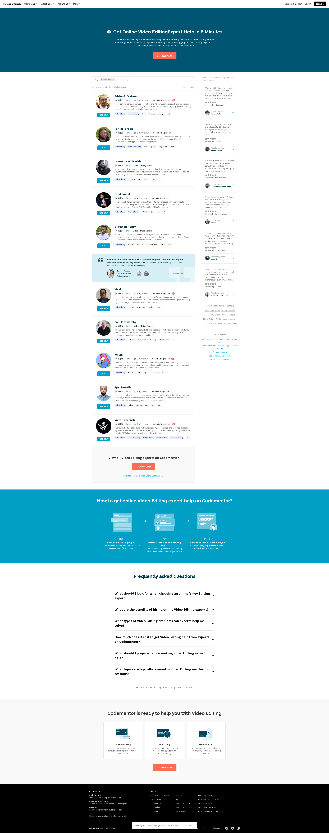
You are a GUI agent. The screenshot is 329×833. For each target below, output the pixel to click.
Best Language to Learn (208, 811)
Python (153, 146)
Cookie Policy (173, 825)
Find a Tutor (155, 811)
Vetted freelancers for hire (220, 356)
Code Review (179, 811)
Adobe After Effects (212, 315)
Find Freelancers (156, 807)
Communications (152, 244)
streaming (134, 438)
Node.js (140, 244)
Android (131, 244)
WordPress (142, 340)
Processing (134, 146)
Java (152, 212)
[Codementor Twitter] (232, 828)
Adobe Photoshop (212, 310)
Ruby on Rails (163, 146)
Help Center (217, 828)
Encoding (133, 114)
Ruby (145, 146)
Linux (144, 114)
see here (188, 687)
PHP (139, 179)
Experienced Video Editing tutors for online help (219, 340)
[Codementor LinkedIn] (238, 828)
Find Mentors (155, 803)
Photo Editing (208, 319)
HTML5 (148, 438)
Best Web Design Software (209, 799)
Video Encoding (230, 323)
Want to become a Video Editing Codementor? (143, 476)
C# (144, 307)
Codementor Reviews (207, 807)
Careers (205, 828)
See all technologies (187, 87)
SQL (154, 179)
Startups (161, 114)
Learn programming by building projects (105, 808)
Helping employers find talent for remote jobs (108, 815)
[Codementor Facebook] (226, 828)
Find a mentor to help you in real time (105, 796)
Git (158, 212)
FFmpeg (152, 114)
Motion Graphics (228, 310)
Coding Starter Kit (205, 803)
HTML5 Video (216, 323)
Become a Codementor (159, 795)
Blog (176, 799)
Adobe (218, 319)
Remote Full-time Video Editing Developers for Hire (220, 347)
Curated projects (220, 352)
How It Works (155, 799)
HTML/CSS (131, 179)
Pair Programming (205, 795)
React (163, 244)
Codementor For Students (185, 803)
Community (179, 795)
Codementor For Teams (184, 807)
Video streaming (229, 319)
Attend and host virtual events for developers (108, 802)
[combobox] (154, 79)
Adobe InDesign (228, 315)
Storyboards (164, 340)
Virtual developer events (220, 359)
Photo (133, 212)
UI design (153, 340)
